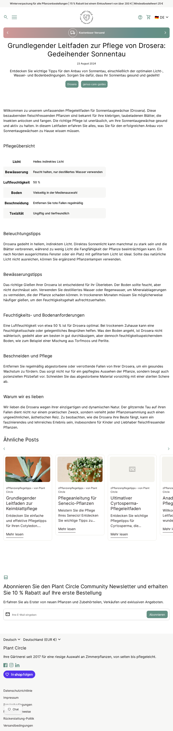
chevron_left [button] (7, 32)
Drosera (72, 84)
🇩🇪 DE (162, 17)
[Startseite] (86, 17)
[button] (162, 17)
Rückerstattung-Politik (18, 718)
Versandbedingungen (18, 725)
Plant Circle (14, 648)
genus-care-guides (94, 84)
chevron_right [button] (165, 32)
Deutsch (12, 639)
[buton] (12, 639)
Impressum (11, 697)
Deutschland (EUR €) (42, 639)
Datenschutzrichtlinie (17, 690)
